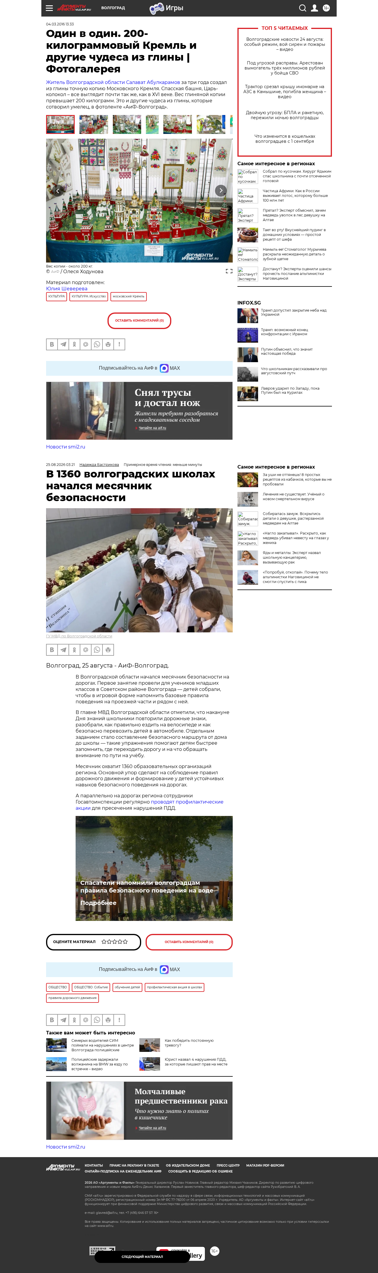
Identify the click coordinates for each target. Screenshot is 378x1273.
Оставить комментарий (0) (139, 321)
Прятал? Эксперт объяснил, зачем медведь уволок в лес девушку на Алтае (294, 215)
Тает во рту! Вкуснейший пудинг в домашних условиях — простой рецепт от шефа (294, 235)
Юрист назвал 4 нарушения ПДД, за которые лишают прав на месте (196, 1061)
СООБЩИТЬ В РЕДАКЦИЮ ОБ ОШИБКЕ (200, 1171)
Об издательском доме (188, 1165)
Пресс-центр (228, 1165)
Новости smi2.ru (65, 447)
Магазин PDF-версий (265, 1165)
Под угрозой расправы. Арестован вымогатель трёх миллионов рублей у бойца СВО (285, 68)
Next (221, 191)
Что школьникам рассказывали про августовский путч (294, 371)
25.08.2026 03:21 (60, 464)
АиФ (55, 271)
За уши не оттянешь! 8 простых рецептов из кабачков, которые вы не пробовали (297, 479)
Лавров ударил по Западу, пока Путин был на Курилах (290, 390)
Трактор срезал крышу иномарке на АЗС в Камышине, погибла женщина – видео (284, 91)
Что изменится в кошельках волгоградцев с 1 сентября (285, 139)
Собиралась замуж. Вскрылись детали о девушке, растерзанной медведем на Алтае (293, 518)
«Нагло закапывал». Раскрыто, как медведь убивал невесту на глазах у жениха (296, 538)
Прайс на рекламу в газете (134, 1165)
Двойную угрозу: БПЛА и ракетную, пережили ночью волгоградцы (285, 115)
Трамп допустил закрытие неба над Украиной (294, 312)
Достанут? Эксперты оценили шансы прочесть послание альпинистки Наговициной (297, 274)
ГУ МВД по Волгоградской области (79, 636)
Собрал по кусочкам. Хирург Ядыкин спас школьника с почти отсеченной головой (297, 176)
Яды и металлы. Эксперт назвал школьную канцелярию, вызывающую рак (292, 557)
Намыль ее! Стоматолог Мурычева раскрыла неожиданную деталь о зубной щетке (294, 254)
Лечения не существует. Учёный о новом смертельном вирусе (294, 496)
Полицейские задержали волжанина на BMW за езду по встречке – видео (99, 1064)
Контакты (94, 1165)
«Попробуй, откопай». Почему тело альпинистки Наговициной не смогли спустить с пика (295, 577)
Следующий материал (142, 1257)
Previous (58, 191)
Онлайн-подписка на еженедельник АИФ (123, 1171)
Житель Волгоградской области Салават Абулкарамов (113, 82)
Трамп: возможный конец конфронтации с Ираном (284, 332)
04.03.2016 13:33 (60, 24)
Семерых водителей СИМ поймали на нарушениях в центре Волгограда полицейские (102, 1045)
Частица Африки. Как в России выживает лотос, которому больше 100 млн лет (295, 196)
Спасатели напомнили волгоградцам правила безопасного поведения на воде (147, 886)
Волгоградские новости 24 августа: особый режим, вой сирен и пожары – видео (284, 44)
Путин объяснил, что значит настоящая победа (287, 351)
